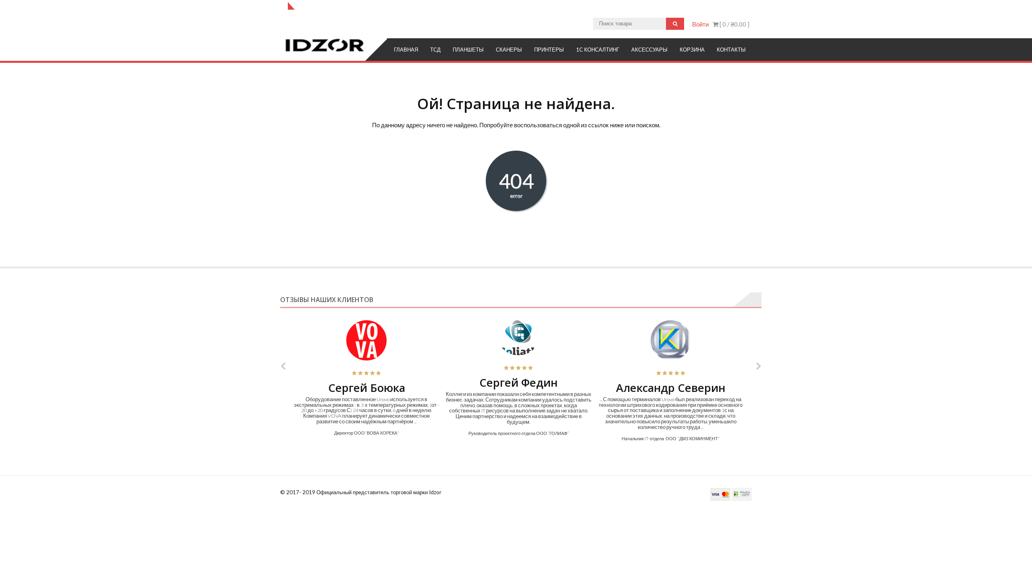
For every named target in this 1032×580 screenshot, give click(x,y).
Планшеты (468, 49)
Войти (700, 24)
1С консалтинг (597, 49)
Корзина (692, 49)
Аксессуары (649, 49)
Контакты (731, 49)
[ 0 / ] (733, 24)
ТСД (435, 49)
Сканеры (509, 49)
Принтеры (549, 49)
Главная (406, 49)
